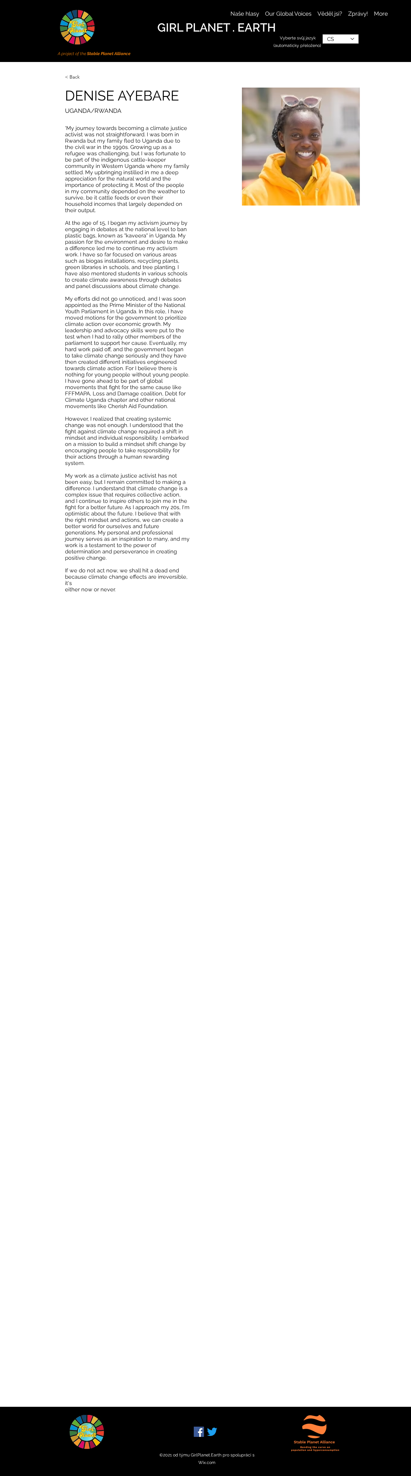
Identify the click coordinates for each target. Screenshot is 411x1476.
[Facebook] (199, 1432)
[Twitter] (212, 1432)
